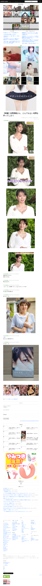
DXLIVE (23, 537)
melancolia (14, 539)
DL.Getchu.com (33, 528)
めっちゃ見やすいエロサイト (7, 534)
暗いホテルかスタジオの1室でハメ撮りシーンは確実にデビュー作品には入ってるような (17, 494)
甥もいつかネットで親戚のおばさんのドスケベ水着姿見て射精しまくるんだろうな (16, 496)
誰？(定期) (5, 488)
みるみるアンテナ (5, 544)
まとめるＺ (4, 535)
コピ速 (4, 545)
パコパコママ (23, 527)
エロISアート (5, 550)
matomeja (4, 548)
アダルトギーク (14, 528)
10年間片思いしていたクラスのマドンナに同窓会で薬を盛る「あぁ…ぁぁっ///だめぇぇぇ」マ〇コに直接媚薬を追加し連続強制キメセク (30, 37)
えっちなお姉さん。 (15, 529)
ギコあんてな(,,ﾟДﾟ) (6, 524)
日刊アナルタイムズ (15, 538)
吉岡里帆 (14, 399)
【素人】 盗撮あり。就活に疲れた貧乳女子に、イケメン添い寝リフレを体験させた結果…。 (30, 44)
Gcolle (22, 529)
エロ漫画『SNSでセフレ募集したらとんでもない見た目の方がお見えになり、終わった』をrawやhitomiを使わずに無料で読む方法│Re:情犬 (30, 40)
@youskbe (6, 563)
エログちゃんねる (5, 526)
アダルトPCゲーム (33, 523)
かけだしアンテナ (5, 546)
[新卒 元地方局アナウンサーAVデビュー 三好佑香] (11, 390)
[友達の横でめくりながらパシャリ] (12, 81)
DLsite (32, 527)
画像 (16, 399)
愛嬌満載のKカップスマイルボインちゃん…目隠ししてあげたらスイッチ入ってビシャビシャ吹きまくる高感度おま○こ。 (30, 33)
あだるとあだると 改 (15, 537)
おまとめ (4, 529)
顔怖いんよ (5, 498)
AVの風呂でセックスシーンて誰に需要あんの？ (11, 32)
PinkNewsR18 (5, 533)
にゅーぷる (4, 525)
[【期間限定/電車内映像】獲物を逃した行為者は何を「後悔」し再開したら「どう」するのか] (30, 81)
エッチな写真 (14, 535)
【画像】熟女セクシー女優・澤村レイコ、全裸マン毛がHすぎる (11, 36)
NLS (31, 533)
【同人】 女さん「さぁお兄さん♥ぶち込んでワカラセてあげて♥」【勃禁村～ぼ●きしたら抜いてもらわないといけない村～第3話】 (11, 42)
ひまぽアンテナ (5, 531)
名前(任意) (4, 414)
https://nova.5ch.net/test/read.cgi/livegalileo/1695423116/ (30, 420)
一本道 (22, 525)
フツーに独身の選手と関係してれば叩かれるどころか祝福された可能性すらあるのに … (17, 499)
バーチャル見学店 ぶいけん (25, 540)
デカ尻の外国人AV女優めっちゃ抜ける (9, 34)
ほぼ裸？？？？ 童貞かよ (7, 509)
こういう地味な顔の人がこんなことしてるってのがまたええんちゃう (14, 511)
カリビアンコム (24, 524)
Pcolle (22, 530)
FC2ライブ (23, 539)
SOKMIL (23, 532)
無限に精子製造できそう (7, 489)
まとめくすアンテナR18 (6, 530)
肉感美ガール (14, 530)
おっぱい (12, 399)
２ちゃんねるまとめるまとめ (7, 532)
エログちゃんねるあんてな (7, 527)
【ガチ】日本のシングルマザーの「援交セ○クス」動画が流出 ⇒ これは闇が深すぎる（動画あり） (11, 39)
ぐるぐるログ (5, 543)
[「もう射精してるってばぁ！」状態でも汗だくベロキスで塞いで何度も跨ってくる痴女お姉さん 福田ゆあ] (27, 390)
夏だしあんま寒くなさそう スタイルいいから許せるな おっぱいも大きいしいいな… (16, 508)
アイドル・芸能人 (7, 399)
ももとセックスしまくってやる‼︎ (8, 501)
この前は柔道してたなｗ (7, 491)
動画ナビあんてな (5, 542)
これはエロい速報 (14, 526)
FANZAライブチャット (25, 538)
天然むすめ (23, 526)
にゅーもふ (4, 547)
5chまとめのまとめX (6, 540)
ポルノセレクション (6, 537)
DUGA (22, 523)
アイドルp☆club (5, 523)
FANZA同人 (32, 529)
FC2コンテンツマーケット (25, 528)
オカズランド (14, 525)
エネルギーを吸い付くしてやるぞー (9, 504)
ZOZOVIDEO (14, 534)
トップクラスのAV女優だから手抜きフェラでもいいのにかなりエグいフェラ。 (16, 493)
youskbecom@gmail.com (6, 562)
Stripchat (23, 541)
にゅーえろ (4, 528)
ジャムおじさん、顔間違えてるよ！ (9, 503)
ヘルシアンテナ (5, 541)
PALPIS (23, 531)
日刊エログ (13, 527)
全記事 (4, 568)
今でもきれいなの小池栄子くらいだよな (9, 506)
